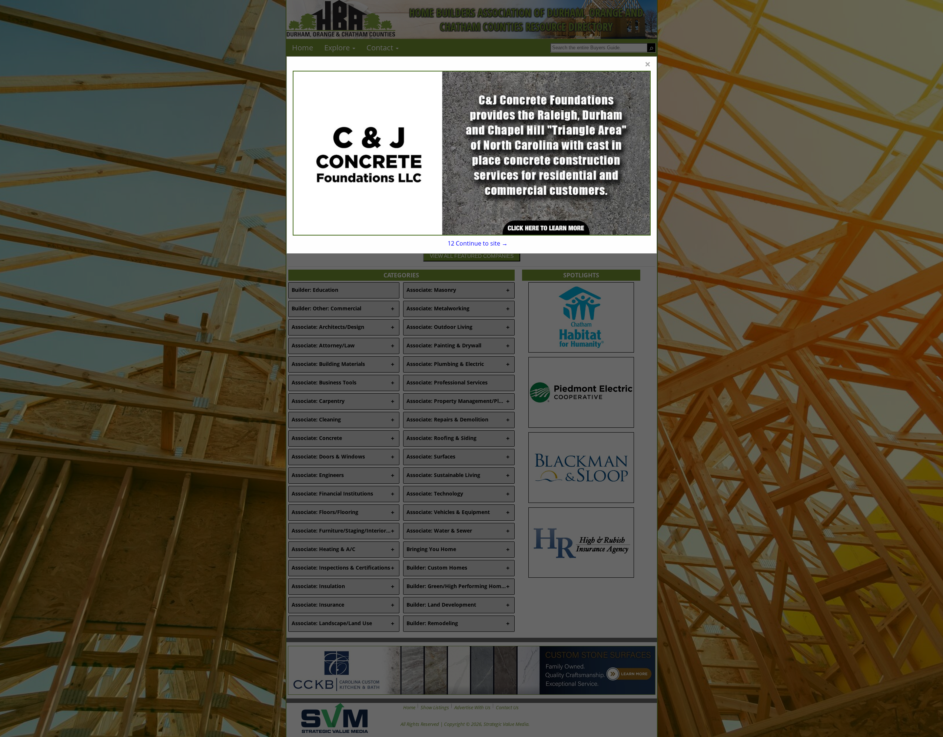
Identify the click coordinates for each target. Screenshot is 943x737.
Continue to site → (478, 243)
